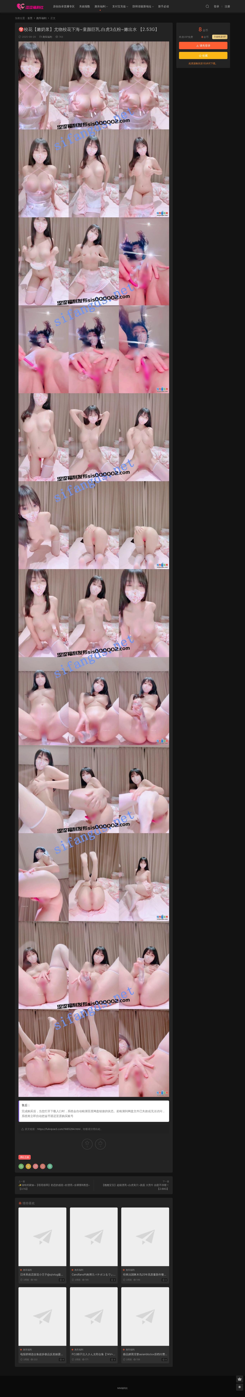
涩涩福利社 (30, 6)
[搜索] (207, 6)
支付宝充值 (119, 6)
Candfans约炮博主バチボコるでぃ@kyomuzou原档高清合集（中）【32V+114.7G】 (94, 1274)
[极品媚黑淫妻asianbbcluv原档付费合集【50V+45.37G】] (145, 1316)
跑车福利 (100, 6)
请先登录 (204, 45)
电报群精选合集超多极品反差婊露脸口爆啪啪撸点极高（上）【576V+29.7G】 (41, 1354)
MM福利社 (122, 1388)
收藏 (205, 55)
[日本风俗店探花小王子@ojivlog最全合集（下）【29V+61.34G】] (42, 1236)
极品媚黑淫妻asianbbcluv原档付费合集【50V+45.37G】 (144, 1354)
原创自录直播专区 (64, 6)
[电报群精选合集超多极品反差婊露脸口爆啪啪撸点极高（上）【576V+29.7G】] (42, 1316)
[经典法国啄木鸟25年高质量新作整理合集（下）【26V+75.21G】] (145, 1236)
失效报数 (84, 6)
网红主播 (24, 1157)
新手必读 (163, 6)
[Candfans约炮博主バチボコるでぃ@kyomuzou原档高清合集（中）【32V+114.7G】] (94, 1236)
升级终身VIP (220, 36)
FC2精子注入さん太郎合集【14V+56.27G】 (93, 1354)
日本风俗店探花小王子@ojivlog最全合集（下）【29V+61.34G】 (41, 1274)
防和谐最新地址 (142, 6)
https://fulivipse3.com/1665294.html (58, 1128)
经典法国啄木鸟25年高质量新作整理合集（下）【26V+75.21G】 (145, 1274)
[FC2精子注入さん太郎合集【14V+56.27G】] (94, 1316)
